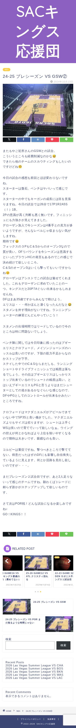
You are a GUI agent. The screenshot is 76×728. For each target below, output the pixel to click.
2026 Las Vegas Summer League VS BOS (34, 668)
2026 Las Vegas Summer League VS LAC (34, 677)
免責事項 (51, 719)
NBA (6, 70)
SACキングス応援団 (38, 31)
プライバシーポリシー (31, 719)
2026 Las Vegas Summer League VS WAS (34, 674)
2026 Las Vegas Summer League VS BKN (34, 671)
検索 (8, 639)
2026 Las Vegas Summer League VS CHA (34, 665)
